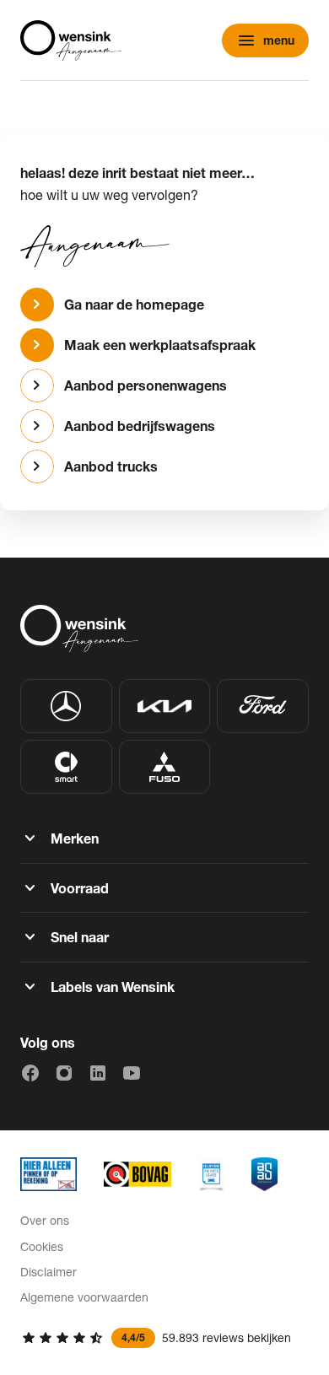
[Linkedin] (98, 1073)
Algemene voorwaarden (84, 1297)
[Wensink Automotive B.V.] (70, 40)
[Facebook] (30, 1073)
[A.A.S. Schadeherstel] (264, 1174)
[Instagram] (64, 1073)
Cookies (41, 1246)
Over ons (44, 1220)
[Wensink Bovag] (137, 1174)
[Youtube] (131, 1073)
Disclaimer (48, 1271)
